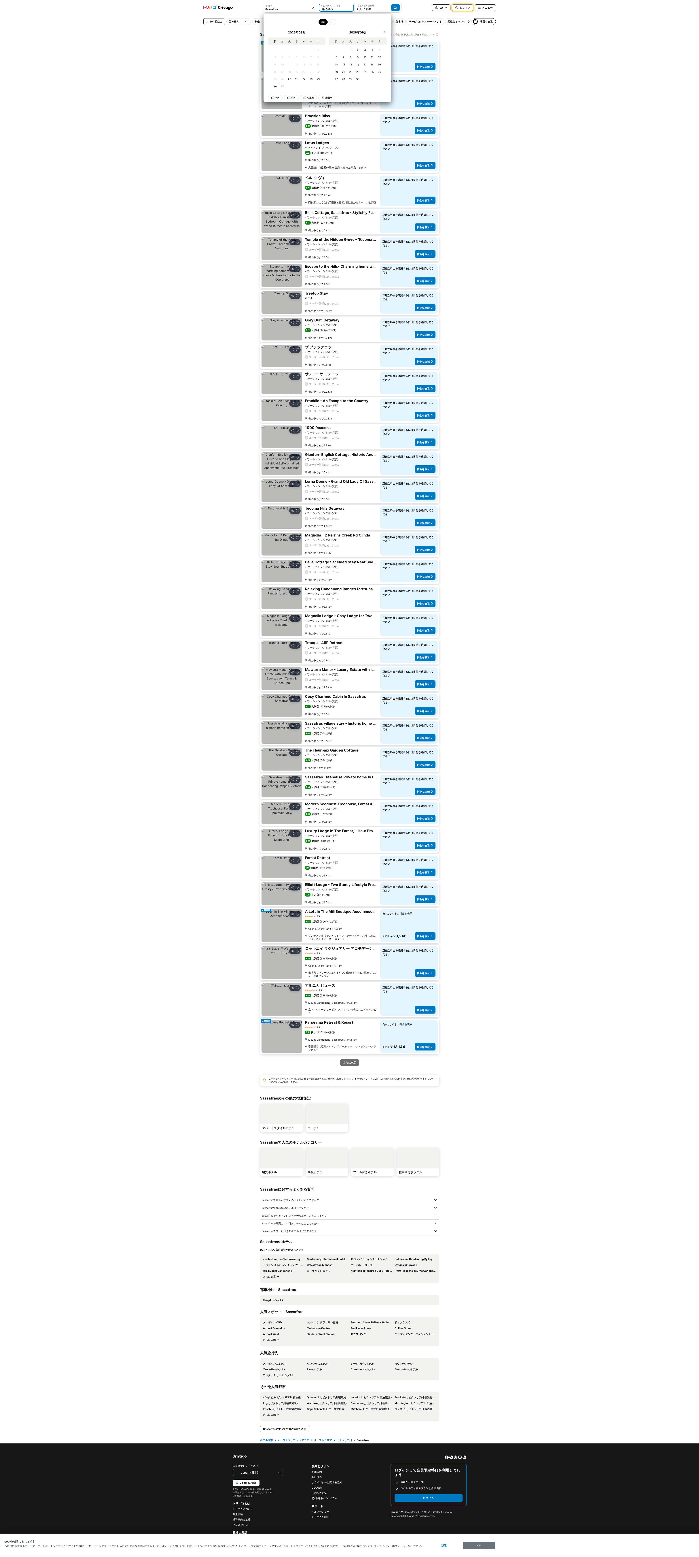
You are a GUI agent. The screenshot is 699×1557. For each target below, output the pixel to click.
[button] (290, 8)
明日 (293, 97)
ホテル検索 (266, 1440)
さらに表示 (269, 1276)
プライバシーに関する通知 (327, 1482)
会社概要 (317, 1477)
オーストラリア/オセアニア (293, 1440)
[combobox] (290, 7)
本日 (277, 97)
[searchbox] (290, 9)
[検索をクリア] (313, 7)
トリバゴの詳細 (320, 1516)
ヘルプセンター (320, 1511)
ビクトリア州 (344, 1440)
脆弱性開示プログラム (324, 1498)
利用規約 (317, 1471)
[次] (384, 32)
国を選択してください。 (247, 1465)
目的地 (268, 5)
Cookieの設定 (319, 1492)
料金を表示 (423, 66)
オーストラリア (323, 1440)
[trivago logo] (218, 7)
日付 (323, 22)
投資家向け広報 (242, 1519)
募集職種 (238, 1514)
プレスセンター (242, 1524)
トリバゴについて (243, 1508)
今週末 (310, 97)
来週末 (328, 97)
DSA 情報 (317, 1487)
